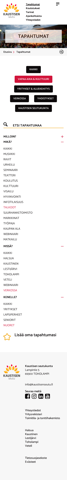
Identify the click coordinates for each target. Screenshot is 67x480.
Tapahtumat (33, 4)
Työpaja (9, 223)
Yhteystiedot (33, 20)
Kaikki (33, 69)
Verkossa (19, 98)
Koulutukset (33, 8)
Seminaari (10, 170)
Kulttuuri (10, 186)
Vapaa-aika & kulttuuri (33, 79)
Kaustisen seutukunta (33, 108)
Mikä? (7, 142)
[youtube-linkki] (48, 396)
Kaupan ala (11, 228)
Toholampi (11, 274)
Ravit (7, 159)
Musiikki (9, 154)
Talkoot (9, 207)
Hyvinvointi (12, 196)
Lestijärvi (10, 269)
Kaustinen (11, 263)
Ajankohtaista (34, 16)
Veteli (7, 279)
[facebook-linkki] (28, 396)
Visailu (8, 191)
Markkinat (11, 218)
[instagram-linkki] (35, 396)
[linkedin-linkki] (41, 396)
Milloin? (9, 137)
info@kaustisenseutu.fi (39, 385)
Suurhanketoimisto (18, 212)
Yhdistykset (45, 98)
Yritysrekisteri (33, 414)
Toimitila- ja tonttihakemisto (42, 418)
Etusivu (7, 52)
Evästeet (30, 462)
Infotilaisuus (13, 202)
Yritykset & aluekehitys (33, 89)
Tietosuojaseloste (36, 458)
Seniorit (9, 320)
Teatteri (9, 175)
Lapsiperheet (12, 314)
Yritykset (10, 309)
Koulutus (10, 180)
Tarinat (30, 12)
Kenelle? (10, 297)
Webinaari (10, 234)
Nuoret (8, 325)
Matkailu (10, 239)
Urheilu (9, 164)
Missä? (8, 246)
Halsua (8, 258)
